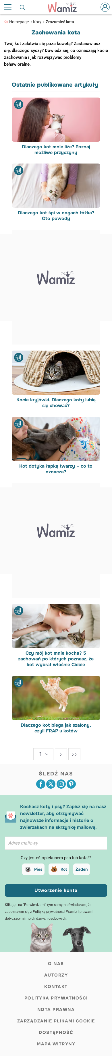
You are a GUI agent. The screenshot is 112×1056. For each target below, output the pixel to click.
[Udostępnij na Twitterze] (50, 784)
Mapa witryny (56, 1044)
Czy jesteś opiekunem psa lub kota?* (56, 857)
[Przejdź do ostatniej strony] (74, 754)
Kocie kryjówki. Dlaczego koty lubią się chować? (56, 403)
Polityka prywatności (56, 998)
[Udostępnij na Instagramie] (61, 784)
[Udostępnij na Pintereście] (71, 784)
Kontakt (56, 986)
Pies (38, 869)
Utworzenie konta (56, 890)
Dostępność (56, 1032)
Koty (37, 22)
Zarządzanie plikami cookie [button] (56, 1021)
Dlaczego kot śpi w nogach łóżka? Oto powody (56, 215)
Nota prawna (56, 1009)
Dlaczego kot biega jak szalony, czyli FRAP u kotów (56, 728)
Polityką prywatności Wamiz (55, 912)
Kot (64, 869)
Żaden (82, 869)
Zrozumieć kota (60, 22)
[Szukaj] (23, 7)
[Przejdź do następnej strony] (61, 754)
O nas (56, 963)
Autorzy (56, 975)
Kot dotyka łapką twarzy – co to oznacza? (56, 469)
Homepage (19, 22)
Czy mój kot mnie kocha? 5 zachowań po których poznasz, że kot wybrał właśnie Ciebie (56, 659)
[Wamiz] (65, 7)
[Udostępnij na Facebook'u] (40, 784)
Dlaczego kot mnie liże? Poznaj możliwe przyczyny (56, 149)
